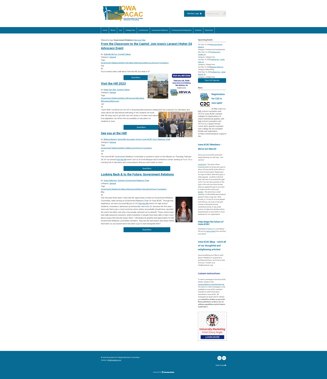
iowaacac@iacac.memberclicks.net (211, 284)
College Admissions (135, 63)
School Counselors (161, 63)
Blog (212, 241)
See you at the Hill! (114, 133)
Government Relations (110, 63)
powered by (157, 372)
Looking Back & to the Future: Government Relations (137, 174)
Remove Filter (140, 40)
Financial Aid (132, 98)
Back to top (220, 365)
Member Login (193, 14)
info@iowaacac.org (114, 360)
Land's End (202, 164)
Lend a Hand (210, 231)
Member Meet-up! (216, 67)
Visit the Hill (121, 159)
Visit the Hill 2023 (113, 83)
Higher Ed (123, 63)
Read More (135, 78)
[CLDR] (123, 21)
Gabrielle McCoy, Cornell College (117, 54)
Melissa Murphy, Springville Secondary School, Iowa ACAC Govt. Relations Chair (137, 139)
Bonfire (200, 192)
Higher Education (143, 189)
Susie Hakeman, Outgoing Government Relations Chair (126, 180)
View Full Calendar (212, 80)
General (112, 57)
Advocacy (148, 63)
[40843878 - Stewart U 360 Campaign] (212, 340)
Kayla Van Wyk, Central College (117, 90)
